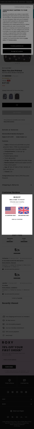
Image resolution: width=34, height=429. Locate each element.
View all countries (17, 219)
